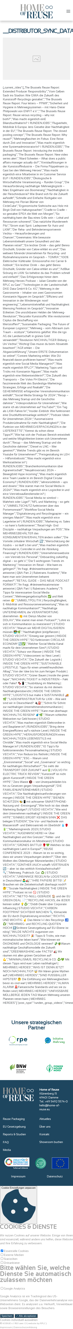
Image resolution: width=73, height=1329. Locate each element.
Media (7, 1149)
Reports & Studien (14, 1134)
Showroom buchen (51, 1142)
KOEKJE (7, 1323)
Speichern (6, 1316)
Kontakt (44, 1134)
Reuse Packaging (14, 1118)
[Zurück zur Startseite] (36, 11)
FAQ (6, 1142)
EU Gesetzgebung (14, 1126)
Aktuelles (45, 1118)
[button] (68, 11)
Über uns (45, 1126)
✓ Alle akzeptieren (26, 1316)
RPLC (43, 1323)
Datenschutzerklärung (25, 1327)
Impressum (18, 1176)
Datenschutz (55, 1176)
